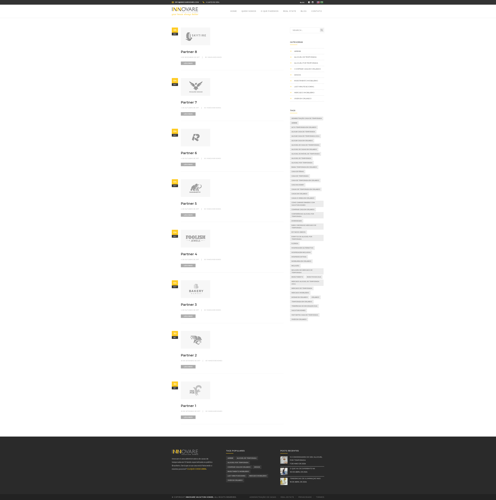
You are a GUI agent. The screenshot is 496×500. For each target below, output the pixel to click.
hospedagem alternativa (302, 248)
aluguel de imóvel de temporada (306, 154)
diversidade (297, 221)
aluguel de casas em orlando (304, 149)
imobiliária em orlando (301, 261)
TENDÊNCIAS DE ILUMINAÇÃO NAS (305, 478)
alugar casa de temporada (303, 132)
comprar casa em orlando (303, 209)
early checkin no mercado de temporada (304, 226)
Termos (320, 497)
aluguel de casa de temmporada (305, 145)
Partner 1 (188, 406)
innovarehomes (215, 57)
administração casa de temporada (307, 118)
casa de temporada (300, 176)
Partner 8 (189, 52)
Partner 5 (189, 203)
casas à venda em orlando (303, 198)
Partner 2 (189, 355)
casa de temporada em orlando (305, 180)
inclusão (295, 266)
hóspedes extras (299, 257)
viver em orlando (303, 98)
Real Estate (287, 497)
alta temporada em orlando (304, 127)
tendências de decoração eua (304, 306)
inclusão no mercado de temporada (302, 271)
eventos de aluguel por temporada (302, 238)
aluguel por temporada (302, 163)
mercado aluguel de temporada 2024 (305, 283)
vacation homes (298, 310)
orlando (315, 297)
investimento (297, 277)
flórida (295, 243)
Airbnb (294, 123)
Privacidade (305, 497)
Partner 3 (189, 305)
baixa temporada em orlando (304, 167)
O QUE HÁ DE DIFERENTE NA (302, 468)
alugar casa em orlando (302, 141)
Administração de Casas (263, 497)
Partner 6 (189, 153)
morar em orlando (300, 297)
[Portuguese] (322, 2)
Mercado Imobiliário (304, 92)
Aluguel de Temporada (305, 57)
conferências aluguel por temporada (303, 215)
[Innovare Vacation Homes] (185, 11)
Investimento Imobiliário (306, 81)
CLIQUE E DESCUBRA (196, 469)
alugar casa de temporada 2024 (305, 136)
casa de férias (298, 171)
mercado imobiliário (300, 293)
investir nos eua (314, 277)
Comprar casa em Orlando (307, 69)
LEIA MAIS (188, 63)
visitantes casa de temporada (305, 315)
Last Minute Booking (304, 87)
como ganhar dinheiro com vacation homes (303, 204)
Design (297, 75)
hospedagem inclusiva (301, 252)
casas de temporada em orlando (306, 189)
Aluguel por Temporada (306, 63)
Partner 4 (189, 254)
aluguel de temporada (301, 158)
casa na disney (298, 185)
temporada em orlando (302, 302)
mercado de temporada (302, 288)
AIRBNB (297, 51)
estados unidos (298, 232)
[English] (318, 2)
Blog (302, 2)
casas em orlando (299, 194)
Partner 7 (189, 102)
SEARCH (322, 30)
